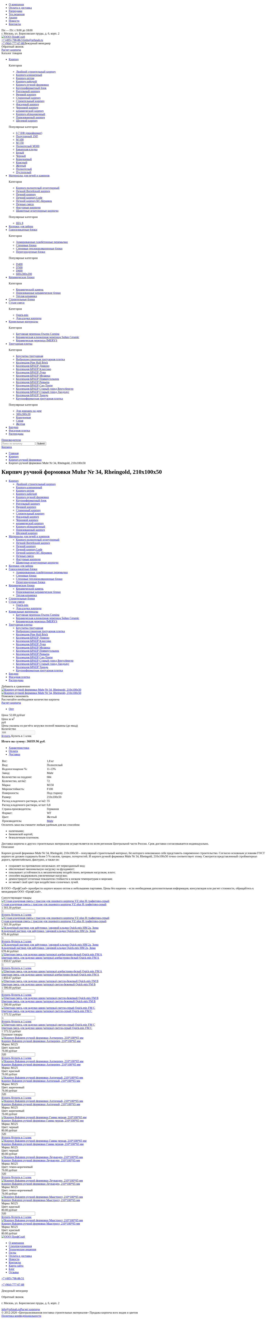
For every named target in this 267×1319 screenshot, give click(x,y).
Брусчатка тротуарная (29, 356)
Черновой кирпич (27, 107)
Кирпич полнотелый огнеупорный (37, 187)
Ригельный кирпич (28, 91)
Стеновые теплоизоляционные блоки (39, 248)
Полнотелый (24, 169)
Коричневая (23, 417)
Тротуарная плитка (20, 343)
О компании (16, 4)
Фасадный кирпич (27, 104)
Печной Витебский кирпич (33, 191)
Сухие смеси (17, 302)
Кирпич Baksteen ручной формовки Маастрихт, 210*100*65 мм (40, 1200)
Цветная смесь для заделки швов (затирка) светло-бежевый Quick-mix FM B (48, 984)
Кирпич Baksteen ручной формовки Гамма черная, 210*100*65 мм (42, 1120)
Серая (19, 420)
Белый (20, 152)
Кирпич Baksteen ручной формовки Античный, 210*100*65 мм (40, 1080)
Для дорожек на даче (29, 410)
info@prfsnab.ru (33, 40)
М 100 (20, 139)
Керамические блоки (22, 277)
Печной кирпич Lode (29, 197)
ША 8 (19, 223)
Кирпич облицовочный (30, 114)
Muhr (50, 820)
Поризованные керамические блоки (38, 292)
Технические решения (22, 1249)
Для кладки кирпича (28, 318)
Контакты (15, 24)
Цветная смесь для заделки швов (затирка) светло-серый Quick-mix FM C (46, 1011)
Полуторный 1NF (27, 136)
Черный (21, 155)
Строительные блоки (22, 299)
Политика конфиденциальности (21, 1315)
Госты (12, 1252)
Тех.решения (17, 14)
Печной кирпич (26, 194)
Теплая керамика (26, 296)
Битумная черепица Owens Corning (37, 333)
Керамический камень (29, 289)
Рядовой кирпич (26, 94)
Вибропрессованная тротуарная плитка (40, 359)
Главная (14, 453)
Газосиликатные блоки (23, 229)
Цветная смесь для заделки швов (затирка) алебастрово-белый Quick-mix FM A (50, 957)
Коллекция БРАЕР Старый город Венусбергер (44, 388)
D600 (19, 270)
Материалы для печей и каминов (29, 175)
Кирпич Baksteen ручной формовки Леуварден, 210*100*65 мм (40, 1160)
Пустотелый (23, 172)
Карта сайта (16, 1265)
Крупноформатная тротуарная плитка (39, 398)
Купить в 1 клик (21, 735)
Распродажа (16, 433)
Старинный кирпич (28, 97)
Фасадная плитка (19, 430)
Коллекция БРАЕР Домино (32, 365)
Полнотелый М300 (27, 146)
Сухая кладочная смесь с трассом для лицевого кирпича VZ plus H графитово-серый (53, 904)
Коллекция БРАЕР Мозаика (33, 375)
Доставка (14, 754)
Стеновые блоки (26, 245)
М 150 (20, 142)
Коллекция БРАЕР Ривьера (32, 382)
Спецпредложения (20, 1246)
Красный (21, 162)
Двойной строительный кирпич (36, 71)
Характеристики (19, 747)
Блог (12, 1269)
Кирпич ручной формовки (32, 84)
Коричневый (24, 159)
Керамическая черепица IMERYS (36, 340)
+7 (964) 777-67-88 (12, 43)
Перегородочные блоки (30, 251)
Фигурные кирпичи (28, 207)
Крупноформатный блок (31, 88)
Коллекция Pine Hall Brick (32, 362)
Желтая (20, 424)
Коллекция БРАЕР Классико (33, 369)
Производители (11, 439)
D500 (19, 267)
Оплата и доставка (20, 7)
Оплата (13, 751)
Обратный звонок (12, 46)
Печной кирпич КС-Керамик (34, 200)
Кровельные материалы (23, 321)
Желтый (21, 165)
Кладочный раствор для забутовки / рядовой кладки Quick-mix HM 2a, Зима (48, 931)
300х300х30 (23, 414)
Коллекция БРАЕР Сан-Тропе (34, 385)
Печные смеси (25, 204)
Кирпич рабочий (26, 81)
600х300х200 (24, 273)
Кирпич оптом (25, 78)
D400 (19, 264)
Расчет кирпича (11, 49)
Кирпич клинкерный (29, 74)
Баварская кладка (26, 149)
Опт (11, 708)
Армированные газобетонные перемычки (42, 242)
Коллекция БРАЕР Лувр (31, 372)
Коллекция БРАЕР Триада (32, 395)
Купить (6, 735)
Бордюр (13, 427)
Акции (13, 17)
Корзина (6, 447)
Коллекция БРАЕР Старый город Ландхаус (42, 392)
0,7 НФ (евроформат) (29, 133)
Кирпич (14, 59)
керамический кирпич (30, 110)
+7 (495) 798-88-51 (12, 40)
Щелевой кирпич (26, 120)
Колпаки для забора (21, 226)
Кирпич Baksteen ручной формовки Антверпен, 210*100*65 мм (40, 1041)
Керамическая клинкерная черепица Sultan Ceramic (47, 337)
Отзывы (14, 1272)
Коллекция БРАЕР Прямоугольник (37, 378)
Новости (14, 20)
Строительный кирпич (30, 101)
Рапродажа (15, 11)
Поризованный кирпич (30, 117)
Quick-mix (22, 315)
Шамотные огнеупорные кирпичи (37, 210)
